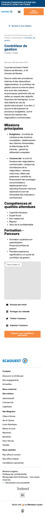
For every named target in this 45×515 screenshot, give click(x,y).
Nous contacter (9, 389)
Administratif (17, 38)
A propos (6, 371)
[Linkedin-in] (22, 495)
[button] (19, 12)
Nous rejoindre (9, 450)
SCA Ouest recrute (19, 35)
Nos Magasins (8, 411)
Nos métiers (8, 393)
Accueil (7, 35)
